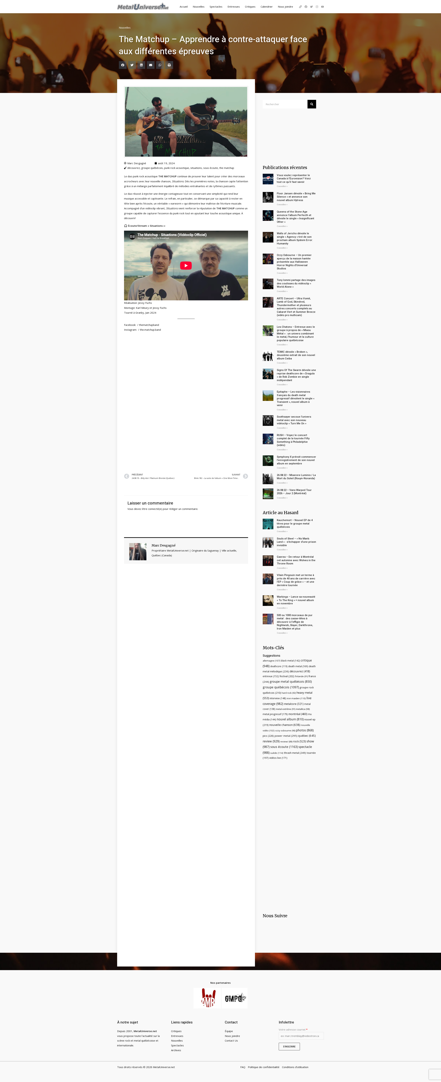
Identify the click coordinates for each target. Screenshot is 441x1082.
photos (305, 730)
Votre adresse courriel (293, 1029)
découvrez (133, 168)
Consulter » (282, 186)
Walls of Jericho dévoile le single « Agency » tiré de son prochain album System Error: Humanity (295, 238)
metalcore (294, 704)
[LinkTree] (300, 6)
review (271, 741)
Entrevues (234, 6)
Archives (176, 1050)
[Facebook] (306, 6)
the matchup (226, 168)
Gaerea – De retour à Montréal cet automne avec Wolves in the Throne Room (296, 560)
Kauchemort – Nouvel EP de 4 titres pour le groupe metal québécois (295, 523)
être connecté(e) (152, 509)
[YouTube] (322, 6)
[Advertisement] (186, 428)
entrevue (271, 676)
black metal (290, 660)
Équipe (229, 1031)
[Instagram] (317, 6)
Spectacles (216, 6)
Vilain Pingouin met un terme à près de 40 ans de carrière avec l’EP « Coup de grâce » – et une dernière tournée (296, 580)
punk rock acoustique (176, 168)
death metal (298, 666)
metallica (303, 709)
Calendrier (267, 6)
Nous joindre (285, 6)
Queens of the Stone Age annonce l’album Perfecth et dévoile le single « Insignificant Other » (295, 217)
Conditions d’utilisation (295, 1067)
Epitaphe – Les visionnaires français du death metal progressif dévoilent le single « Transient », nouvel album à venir (295, 398)
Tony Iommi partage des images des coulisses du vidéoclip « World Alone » (296, 283)
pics (268, 735)
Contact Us (231, 1040)
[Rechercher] (311, 104)
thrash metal (295, 752)
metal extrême (285, 709)
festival (287, 676)
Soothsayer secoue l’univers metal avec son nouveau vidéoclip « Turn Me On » (294, 420)
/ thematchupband (148, 325)
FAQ (242, 1067)
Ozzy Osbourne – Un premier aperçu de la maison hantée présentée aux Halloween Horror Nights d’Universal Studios (294, 261)
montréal (297, 714)
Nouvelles (198, 6)
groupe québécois (152, 168)
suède (276, 752)
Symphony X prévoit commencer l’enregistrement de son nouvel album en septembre (296, 460)
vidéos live (278, 757)
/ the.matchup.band (149, 329)
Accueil (184, 6)
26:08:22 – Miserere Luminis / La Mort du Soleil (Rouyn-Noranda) (296, 476)
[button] (123, 65)
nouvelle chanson (284, 725)
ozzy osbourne (285, 730)
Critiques (250, 6)
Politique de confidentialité (263, 1067)
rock (299, 741)
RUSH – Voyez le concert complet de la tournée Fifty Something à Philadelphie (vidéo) (293, 440)
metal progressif (275, 714)
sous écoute (210, 168)
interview (278, 698)
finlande (301, 676)
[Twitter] (311, 6)
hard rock (289, 692)
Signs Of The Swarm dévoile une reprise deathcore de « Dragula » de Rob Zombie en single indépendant (296, 375)
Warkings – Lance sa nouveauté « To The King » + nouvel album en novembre (296, 600)
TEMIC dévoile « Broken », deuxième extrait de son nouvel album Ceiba (296, 355)
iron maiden (296, 698)
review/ (286, 741)
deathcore (279, 666)
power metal (285, 735)
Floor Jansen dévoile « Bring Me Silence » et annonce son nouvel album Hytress (296, 197)
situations (196, 168)
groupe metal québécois (291, 681)
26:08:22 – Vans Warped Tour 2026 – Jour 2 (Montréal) (294, 491)
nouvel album (290, 719)
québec (307, 736)
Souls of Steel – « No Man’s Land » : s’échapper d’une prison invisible (296, 542)
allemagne (271, 660)
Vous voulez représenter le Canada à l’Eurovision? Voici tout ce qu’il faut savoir (294, 178)
